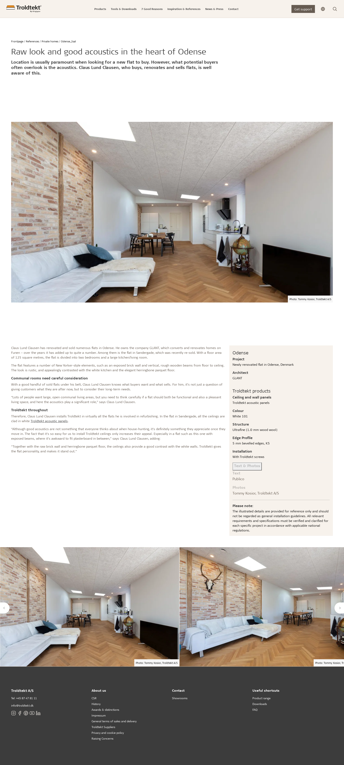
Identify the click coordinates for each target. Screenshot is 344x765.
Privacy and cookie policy (108, 733)
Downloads (259, 704)
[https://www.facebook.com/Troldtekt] (19, 713)
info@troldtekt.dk (22, 705)
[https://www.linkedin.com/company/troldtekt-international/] (38, 713)
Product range (261, 698)
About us (99, 690)
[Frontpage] (23, 8)
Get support (303, 9)
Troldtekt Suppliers (103, 727)
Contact (178, 690)
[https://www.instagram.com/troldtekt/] (13, 713)
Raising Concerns (102, 738)
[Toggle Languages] (323, 9)
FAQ (254, 710)
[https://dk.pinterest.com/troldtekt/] (25, 713)
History (96, 704)
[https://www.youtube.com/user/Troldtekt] (32, 713)
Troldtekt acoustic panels (49, 421)
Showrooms (180, 698)
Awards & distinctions (105, 710)
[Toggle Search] (335, 9)
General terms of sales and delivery (114, 721)
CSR (94, 698)
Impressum (99, 715)
